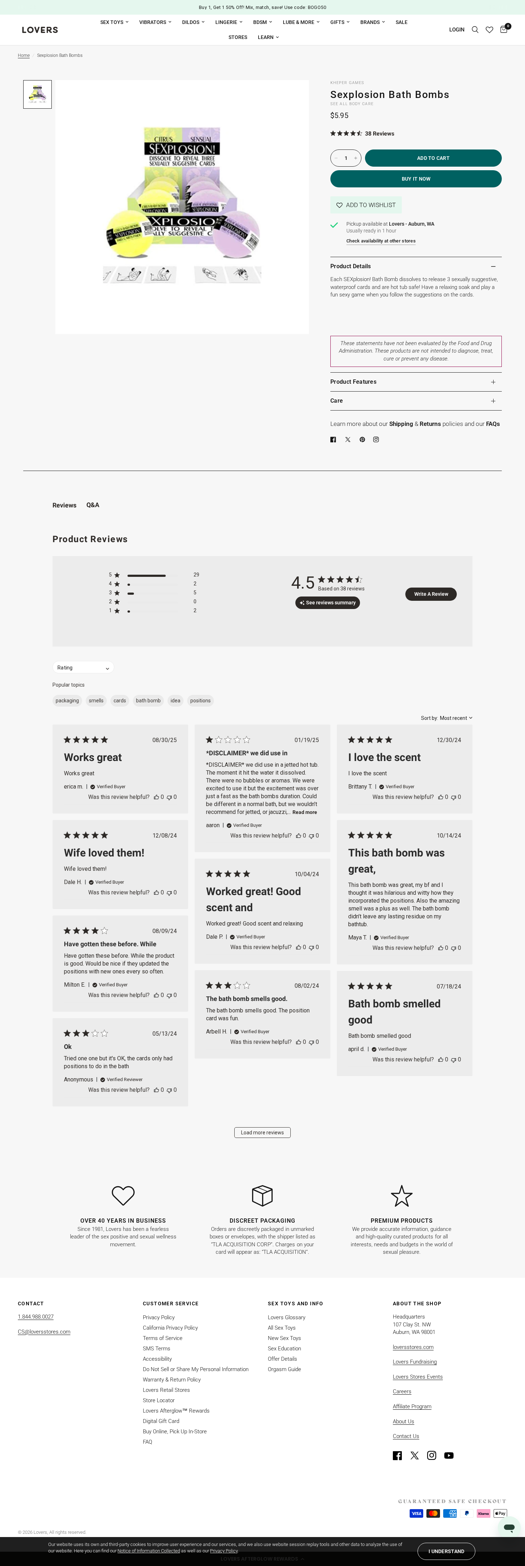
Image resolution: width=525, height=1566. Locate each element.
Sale (402, 22)
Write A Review (431, 594)
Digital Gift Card (161, 1421)
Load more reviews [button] (262, 1132)
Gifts (337, 22)
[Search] (475, 30)
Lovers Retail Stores (166, 1390)
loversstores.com (413, 1347)
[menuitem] (114, 22)
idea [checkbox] (175, 700)
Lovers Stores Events (418, 1377)
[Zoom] (294, 95)
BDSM (260, 22)
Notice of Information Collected (149, 1550)
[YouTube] (452, 1455)
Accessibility (157, 1359)
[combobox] (446, 718)
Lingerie (226, 22)
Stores (238, 37)
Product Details (350, 266)
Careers (402, 1391)
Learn (266, 37)
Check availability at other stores (381, 241)
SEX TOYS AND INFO (296, 1303)
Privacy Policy (159, 1317)
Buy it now (416, 179)
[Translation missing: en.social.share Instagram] (377, 439)
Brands (370, 22)
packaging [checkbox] (67, 700)
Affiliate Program (412, 1406)
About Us (403, 1421)
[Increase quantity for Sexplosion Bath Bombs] (355, 158)
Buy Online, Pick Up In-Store (175, 1431)
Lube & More (298, 22)
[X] (349, 439)
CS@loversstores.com (44, 1332)
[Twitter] (418, 1455)
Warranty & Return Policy (172, 1379)
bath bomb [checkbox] (148, 700)
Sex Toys (111, 22)
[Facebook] (334, 439)
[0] (502, 30)
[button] (366, 204)
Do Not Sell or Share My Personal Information (196, 1369)
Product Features (353, 381)
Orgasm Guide (284, 1369)
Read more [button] (304, 812)
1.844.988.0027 (36, 1317)
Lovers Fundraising (415, 1362)
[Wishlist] (489, 30)
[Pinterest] (364, 439)
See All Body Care (352, 104)
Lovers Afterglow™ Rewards (176, 1411)
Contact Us (406, 1436)
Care (336, 400)
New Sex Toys (284, 1338)
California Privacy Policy (170, 1328)
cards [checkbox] (120, 700)
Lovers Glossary (286, 1317)
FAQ (147, 1442)
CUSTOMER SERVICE (171, 1303)
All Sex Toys (282, 1328)
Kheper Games (347, 82)
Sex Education (284, 1348)
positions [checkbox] (200, 700)
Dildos (190, 22)
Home (24, 55)
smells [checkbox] (96, 700)
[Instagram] (435, 1455)
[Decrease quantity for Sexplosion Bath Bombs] (336, 158)
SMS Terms (156, 1348)
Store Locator (159, 1400)
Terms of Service (162, 1338)
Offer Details (282, 1359)
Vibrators (152, 22)
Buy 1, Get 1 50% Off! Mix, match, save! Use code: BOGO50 (262, 7)
